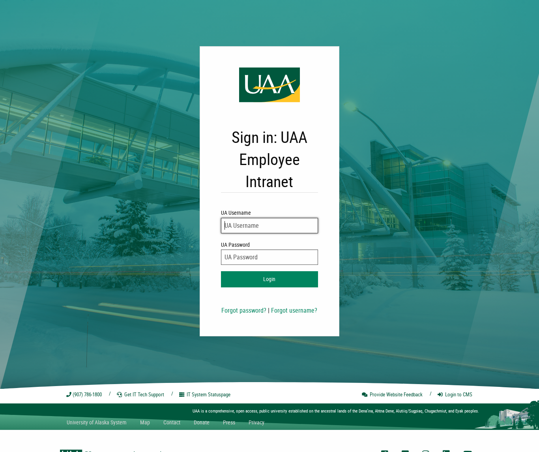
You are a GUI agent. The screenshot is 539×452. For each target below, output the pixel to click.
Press (229, 422)
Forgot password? (243, 310)
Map (145, 422)
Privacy (256, 422)
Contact (171, 422)
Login (269, 279)
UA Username (236, 212)
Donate (202, 422)
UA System (97, 422)
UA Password (235, 244)
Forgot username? (294, 310)
